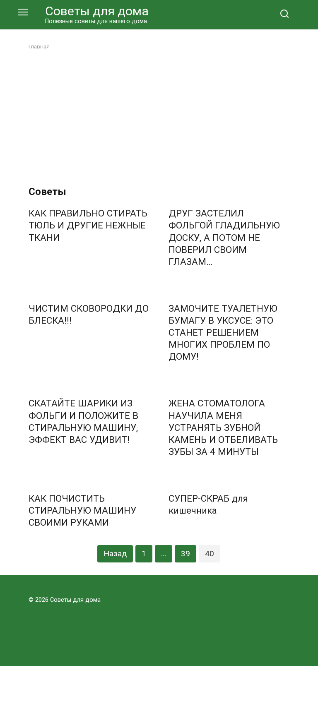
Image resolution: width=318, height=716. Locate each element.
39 (185, 553)
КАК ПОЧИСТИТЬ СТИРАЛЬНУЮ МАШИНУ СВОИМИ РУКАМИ (82, 510)
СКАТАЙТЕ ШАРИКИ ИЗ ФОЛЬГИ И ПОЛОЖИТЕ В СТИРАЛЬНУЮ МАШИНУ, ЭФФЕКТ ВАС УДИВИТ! (83, 421)
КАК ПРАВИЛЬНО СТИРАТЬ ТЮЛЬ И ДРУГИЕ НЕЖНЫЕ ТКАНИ (88, 225)
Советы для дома (97, 11)
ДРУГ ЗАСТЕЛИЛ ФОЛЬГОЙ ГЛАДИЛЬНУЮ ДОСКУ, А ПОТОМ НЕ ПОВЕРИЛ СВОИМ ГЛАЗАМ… (224, 237)
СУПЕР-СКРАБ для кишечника (208, 504)
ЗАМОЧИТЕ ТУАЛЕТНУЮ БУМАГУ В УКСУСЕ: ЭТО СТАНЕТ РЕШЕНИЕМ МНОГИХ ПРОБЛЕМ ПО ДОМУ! (223, 332)
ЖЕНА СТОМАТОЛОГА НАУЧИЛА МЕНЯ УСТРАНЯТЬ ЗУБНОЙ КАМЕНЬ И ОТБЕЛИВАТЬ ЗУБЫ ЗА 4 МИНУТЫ (223, 427)
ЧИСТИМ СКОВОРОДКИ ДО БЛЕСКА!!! (89, 314)
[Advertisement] (159, 118)
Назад (115, 553)
